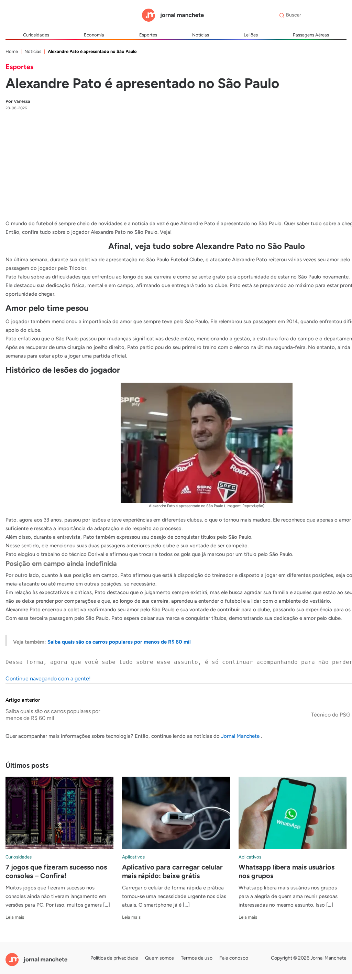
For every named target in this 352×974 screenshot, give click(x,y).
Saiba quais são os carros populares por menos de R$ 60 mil (119, 642)
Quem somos (159, 958)
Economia (94, 34)
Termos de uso (196, 958)
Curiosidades (36, 34)
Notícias (200, 34)
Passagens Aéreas (311, 34)
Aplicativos (133, 857)
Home (12, 51)
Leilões (251, 34)
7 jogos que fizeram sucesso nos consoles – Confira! (56, 871)
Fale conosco (233, 958)
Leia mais (15, 917)
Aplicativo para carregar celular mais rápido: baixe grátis (172, 871)
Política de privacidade (114, 958)
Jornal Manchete (241, 736)
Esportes (148, 34)
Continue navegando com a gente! (48, 678)
